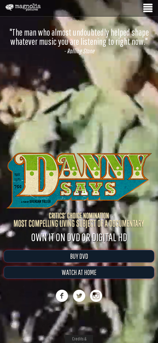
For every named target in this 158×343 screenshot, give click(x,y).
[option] (79, 41)
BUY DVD (79, 264)
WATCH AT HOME (79, 280)
